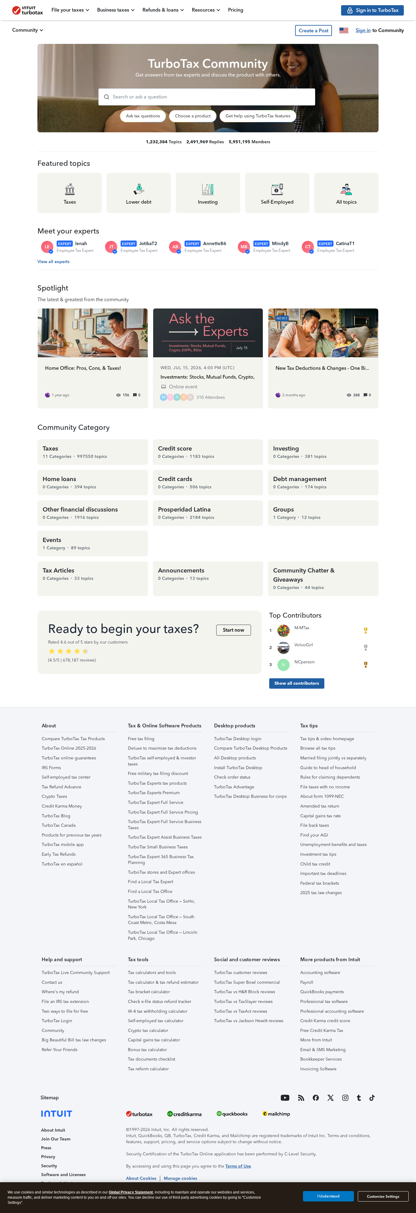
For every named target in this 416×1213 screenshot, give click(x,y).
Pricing (235, 10)
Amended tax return (319, 806)
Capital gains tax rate (320, 816)
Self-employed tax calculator (155, 1020)
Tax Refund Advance (61, 787)
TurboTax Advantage (234, 787)
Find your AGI (314, 835)
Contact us (52, 982)
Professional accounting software (332, 1011)
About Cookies (141, 1178)
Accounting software (320, 972)
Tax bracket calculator (149, 991)
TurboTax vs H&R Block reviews (244, 991)
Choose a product (192, 116)
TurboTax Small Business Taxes (158, 847)
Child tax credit (315, 864)
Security (49, 1165)
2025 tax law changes (321, 892)
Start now (233, 630)
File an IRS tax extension (65, 1001)
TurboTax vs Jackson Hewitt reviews (248, 1020)
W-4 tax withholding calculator (157, 1011)
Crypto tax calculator (148, 1030)
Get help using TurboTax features (258, 116)
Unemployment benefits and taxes (333, 844)
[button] (313, 30)
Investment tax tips (318, 854)
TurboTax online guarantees (69, 758)
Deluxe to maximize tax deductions (162, 748)
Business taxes (113, 10)
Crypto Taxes (54, 796)
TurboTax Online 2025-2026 (69, 748)
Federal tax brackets (319, 883)
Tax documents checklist (151, 1059)
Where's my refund (60, 991)
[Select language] (343, 30)
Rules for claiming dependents (330, 777)
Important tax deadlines (323, 873)
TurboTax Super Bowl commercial (247, 982)
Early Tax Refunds (59, 854)
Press (46, 1148)
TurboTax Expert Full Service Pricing (163, 812)
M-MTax (301, 627)
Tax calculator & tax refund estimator (163, 982)
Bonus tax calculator (147, 1049)
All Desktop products (235, 758)
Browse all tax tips (317, 748)
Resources (203, 10)
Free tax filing (141, 738)
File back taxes (314, 825)
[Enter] (104, 96)
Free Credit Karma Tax (321, 1030)
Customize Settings (383, 1196)
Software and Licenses (63, 1174)
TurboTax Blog (56, 816)
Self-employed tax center (66, 777)
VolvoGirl (303, 645)
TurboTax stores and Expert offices (161, 872)
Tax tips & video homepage (327, 738)
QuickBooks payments (322, 991)
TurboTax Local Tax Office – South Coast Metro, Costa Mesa (161, 920)
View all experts (53, 261)
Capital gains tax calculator (154, 1040)
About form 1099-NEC (322, 796)
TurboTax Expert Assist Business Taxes (165, 837)
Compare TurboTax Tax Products (73, 738)
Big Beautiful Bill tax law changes (74, 1040)
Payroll (306, 982)
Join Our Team (55, 1139)
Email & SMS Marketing (323, 1049)
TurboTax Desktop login (237, 738)
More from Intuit (316, 1040)
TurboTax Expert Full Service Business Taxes (164, 824)
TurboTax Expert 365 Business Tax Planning (161, 859)
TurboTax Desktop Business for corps (250, 796)
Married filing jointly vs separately (333, 758)
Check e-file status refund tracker (159, 1001)
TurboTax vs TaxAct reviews (240, 1011)
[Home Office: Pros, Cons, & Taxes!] (92, 358)
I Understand (328, 1196)
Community (25, 30)
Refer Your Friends (59, 1049)
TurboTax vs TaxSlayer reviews (243, 1001)
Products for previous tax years (71, 835)
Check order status (232, 777)
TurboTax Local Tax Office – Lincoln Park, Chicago (162, 935)
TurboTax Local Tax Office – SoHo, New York (161, 904)
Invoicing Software (318, 1069)
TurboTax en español (62, 864)
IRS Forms (51, 767)
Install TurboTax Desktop (238, 767)
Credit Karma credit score (325, 1020)
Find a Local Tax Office (150, 891)
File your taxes (67, 10)
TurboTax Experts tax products (157, 783)
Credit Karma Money (62, 806)
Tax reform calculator (148, 1069)
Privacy (48, 1156)
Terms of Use (238, 1166)
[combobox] (206, 96)
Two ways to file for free (65, 1011)
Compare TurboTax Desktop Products (250, 748)
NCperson (304, 662)
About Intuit (53, 1130)
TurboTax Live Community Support (76, 972)
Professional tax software (324, 1001)
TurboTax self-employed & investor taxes (162, 761)
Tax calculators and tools (152, 972)
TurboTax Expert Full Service (155, 802)
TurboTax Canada (59, 825)
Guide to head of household (328, 767)
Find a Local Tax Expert (150, 881)
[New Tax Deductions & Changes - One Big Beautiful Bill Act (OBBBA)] (323, 358)
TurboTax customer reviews (240, 972)
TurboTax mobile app (63, 844)
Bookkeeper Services (321, 1059)
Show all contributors (296, 683)
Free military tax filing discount (158, 773)
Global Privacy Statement (131, 1192)
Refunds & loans (160, 10)
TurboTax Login (57, 1020)
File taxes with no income (325, 787)
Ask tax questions (143, 116)
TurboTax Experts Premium (154, 792)
